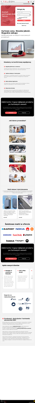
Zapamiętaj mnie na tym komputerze (22, 18)
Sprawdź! (5, 217)
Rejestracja (24, 25)
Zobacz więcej (30, 194)
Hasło (19, 14)
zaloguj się (24, 112)
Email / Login (20, 12)
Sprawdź (20, 217)
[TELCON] (8, 1)
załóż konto (11, 112)
